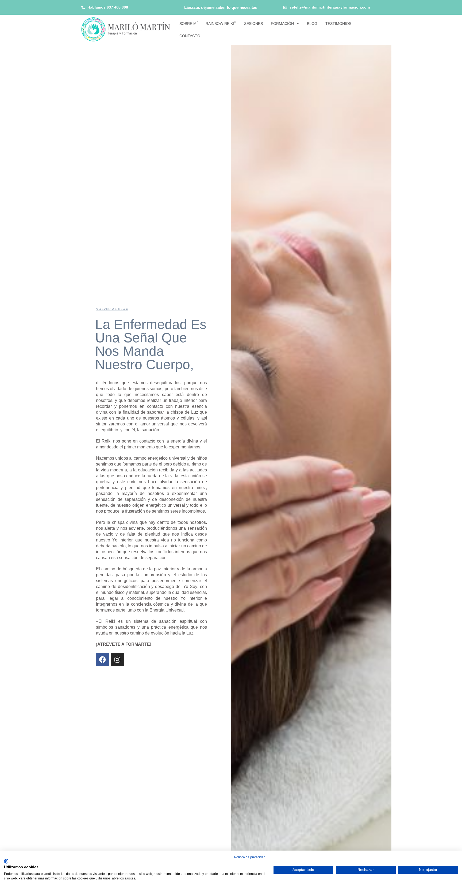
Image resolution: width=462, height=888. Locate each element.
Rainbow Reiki (221, 23)
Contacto (189, 36)
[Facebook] (102, 659)
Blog (312, 23)
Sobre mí (188, 23)
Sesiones (253, 23)
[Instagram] (117, 659)
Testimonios (338, 23)
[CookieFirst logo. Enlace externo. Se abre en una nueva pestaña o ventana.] (6, 861)
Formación (282, 23)
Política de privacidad (249, 857)
